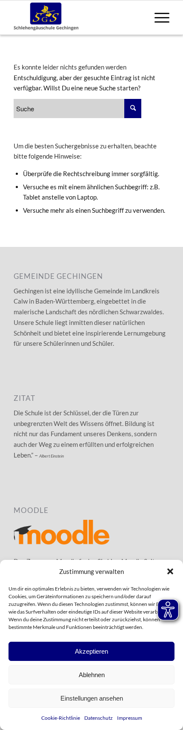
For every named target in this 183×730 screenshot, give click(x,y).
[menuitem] (157, 17)
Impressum (129, 718)
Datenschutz (98, 718)
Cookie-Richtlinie (60, 718)
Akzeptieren (91, 651)
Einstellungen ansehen (91, 698)
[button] (170, 571)
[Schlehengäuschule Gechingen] (76, 17)
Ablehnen (92, 674)
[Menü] (157, 17)
